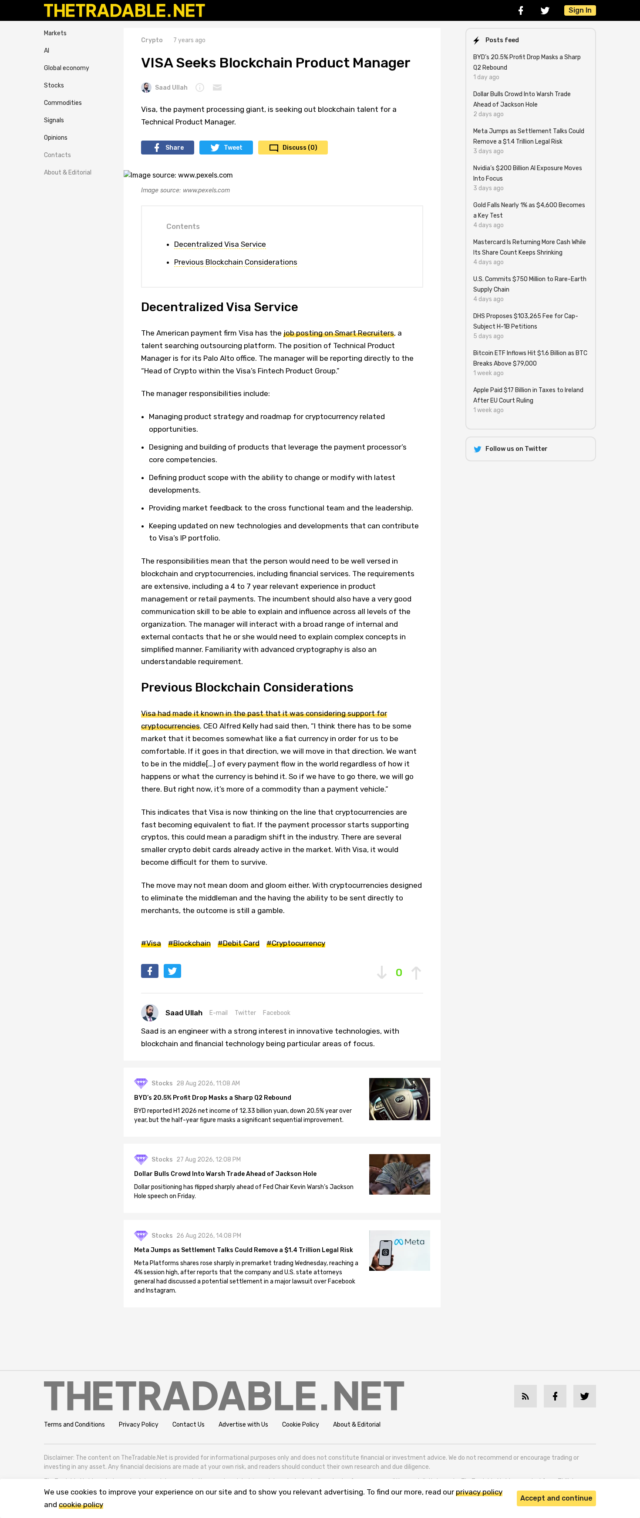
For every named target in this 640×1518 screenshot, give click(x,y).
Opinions (55, 137)
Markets (55, 33)
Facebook (276, 1013)
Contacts (57, 155)
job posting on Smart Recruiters (338, 333)
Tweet (233, 147)
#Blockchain (189, 943)
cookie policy (81, 1504)
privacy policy (479, 1492)
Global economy (66, 68)
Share (174, 147)
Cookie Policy (300, 1424)
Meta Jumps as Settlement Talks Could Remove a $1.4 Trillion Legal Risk (243, 1250)
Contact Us (188, 1424)
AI (46, 50)
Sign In (580, 10)
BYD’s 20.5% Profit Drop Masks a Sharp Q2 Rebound (212, 1098)
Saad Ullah (171, 87)
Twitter (245, 1013)
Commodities (63, 103)
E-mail (218, 1013)
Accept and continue (556, 1498)
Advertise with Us (243, 1424)
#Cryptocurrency (295, 943)
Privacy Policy (138, 1424)
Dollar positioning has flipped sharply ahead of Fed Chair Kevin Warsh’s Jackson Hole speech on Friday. (244, 1191)
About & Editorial (67, 172)
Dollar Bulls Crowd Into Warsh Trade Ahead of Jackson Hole (225, 1174)
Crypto (152, 40)
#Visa (151, 943)
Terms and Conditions (74, 1424)
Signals (54, 120)
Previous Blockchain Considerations (235, 262)
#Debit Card (238, 943)
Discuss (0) (300, 147)
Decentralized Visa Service (220, 244)
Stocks (54, 85)
